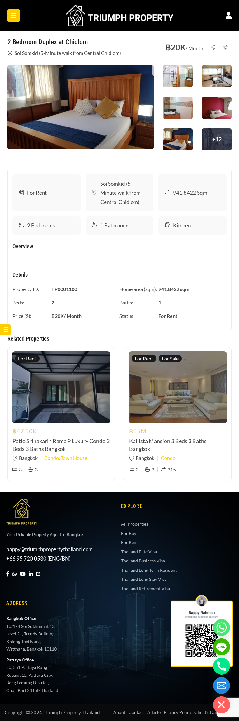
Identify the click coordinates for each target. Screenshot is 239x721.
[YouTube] (23, 574)
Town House (74, 458)
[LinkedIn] (31, 574)
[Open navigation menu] (13, 15)
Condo (51, 458)
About (119, 712)
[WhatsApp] (14, 574)
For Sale (170, 358)
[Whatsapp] (221, 627)
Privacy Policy (177, 712)
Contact (136, 712)
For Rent (37, 192)
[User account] (229, 15)
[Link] (119, 9)
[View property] (80, 107)
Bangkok (28, 458)
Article (154, 712)
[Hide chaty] (221, 704)
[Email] (221, 685)
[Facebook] (7, 574)
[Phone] (221, 666)
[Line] (38, 574)
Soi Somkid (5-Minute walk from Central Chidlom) (68, 53)
